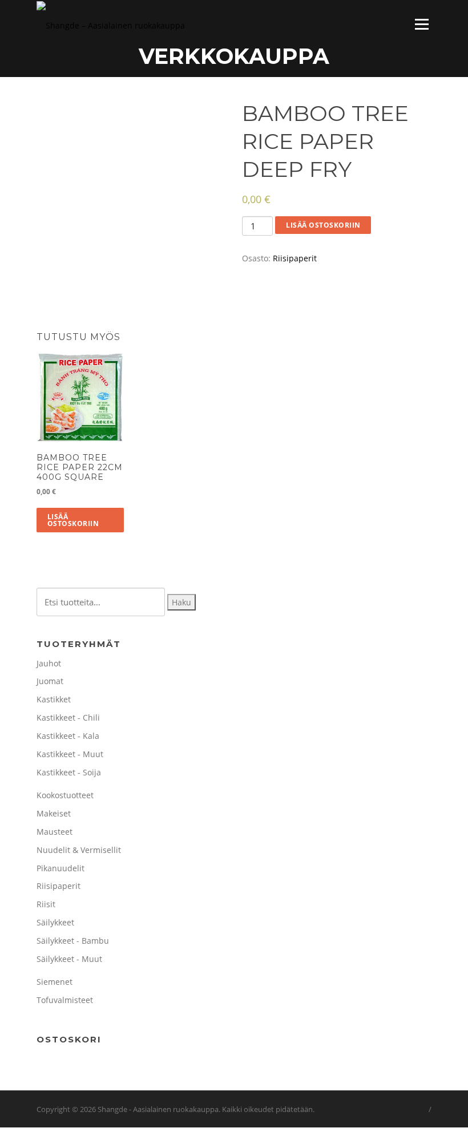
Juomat (50, 681)
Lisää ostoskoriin (323, 225)
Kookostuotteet (65, 795)
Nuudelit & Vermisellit (79, 849)
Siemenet (54, 981)
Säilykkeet (55, 922)
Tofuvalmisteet (65, 999)
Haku (181, 602)
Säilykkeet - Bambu (73, 940)
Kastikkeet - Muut (70, 754)
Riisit (46, 904)
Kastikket (54, 699)
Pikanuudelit (60, 868)
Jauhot (49, 663)
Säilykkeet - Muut (69, 958)
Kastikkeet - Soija (69, 772)
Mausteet (54, 831)
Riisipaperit (295, 258)
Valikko (421, 24)
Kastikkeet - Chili (68, 717)
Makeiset (54, 813)
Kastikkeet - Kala (68, 735)
